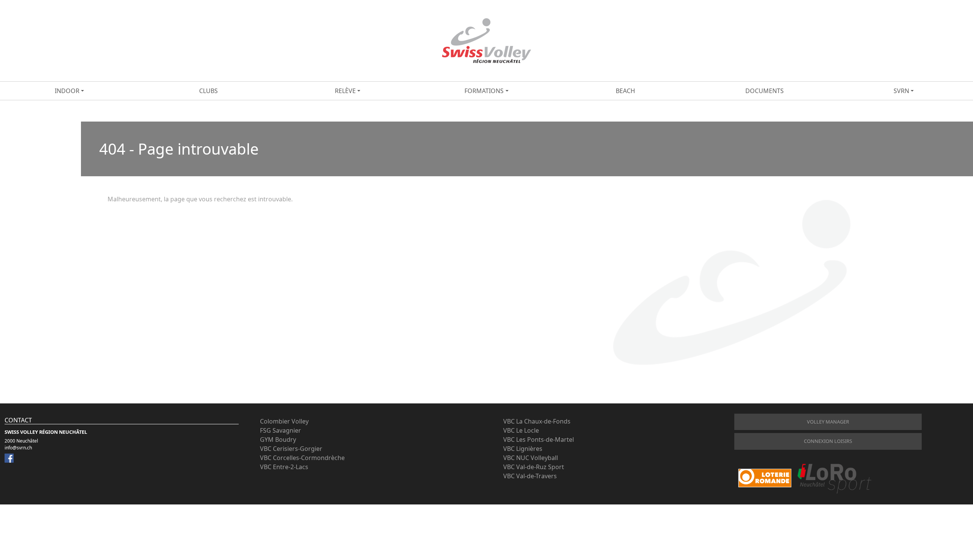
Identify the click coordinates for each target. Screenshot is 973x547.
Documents (764, 91)
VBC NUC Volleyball (530, 458)
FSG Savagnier (280, 430)
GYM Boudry (278, 439)
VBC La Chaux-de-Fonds (536, 421)
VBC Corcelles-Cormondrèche (302, 458)
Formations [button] (484, 91)
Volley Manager (828, 421)
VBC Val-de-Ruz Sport (533, 467)
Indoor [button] (67, 91)
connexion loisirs (828, 441)
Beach (625, 91)
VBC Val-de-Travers (530, 476)
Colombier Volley (284, 421)
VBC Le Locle (521, 430)
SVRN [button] (901, 91)
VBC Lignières (522, 448)
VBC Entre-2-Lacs (284, 467)
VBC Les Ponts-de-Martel (538, 439)
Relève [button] (345, 91)
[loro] (804, 478)
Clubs (208, 91)
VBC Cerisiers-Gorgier (291, 448)
